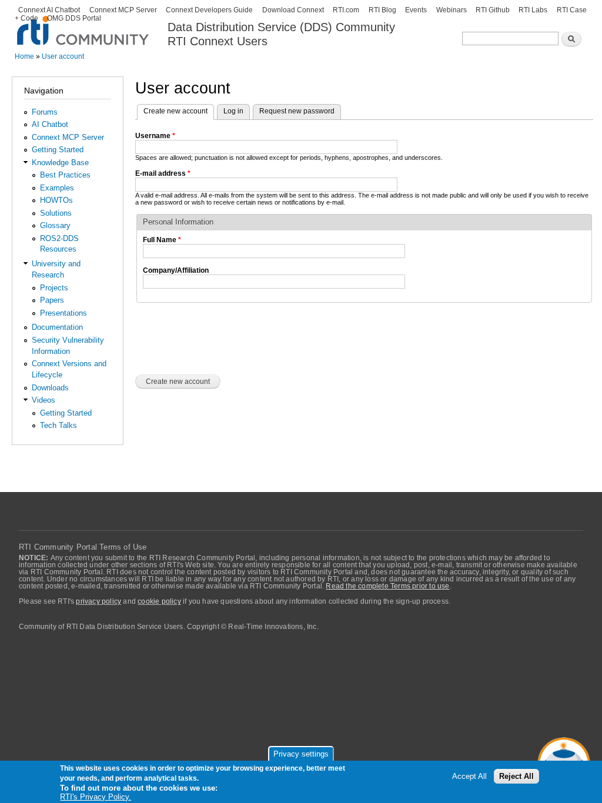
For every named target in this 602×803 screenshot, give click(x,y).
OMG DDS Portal (74, 18)
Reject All (516, 776)
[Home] (84, 24)
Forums (45, 112)
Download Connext (293, 10)
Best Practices (65, 174)
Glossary (55, 225)
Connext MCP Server (123, 10)
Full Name (162, 240)
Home (24, 56)
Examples (57, 187)
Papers (52, 300)
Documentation (57, 327)
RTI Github (493, 10)
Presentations (63, 313)
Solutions (56, 213)
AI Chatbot (50, 124)
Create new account (178, 111)
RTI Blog (382, 10)
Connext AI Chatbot (49, 10)
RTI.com (346, 10)
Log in (233, 111)
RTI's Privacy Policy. (95, 796)
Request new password (297, 111)
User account (63, 56)
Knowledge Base (60, 162)
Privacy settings (301, 754)
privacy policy (98, 601)
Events (416, 10)
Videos (43, 400)
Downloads (50, 387)
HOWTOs (56, 200)
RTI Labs (533, 10)
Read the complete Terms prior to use (387, 586)
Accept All (469, 776)
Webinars (451, 10)
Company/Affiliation (176, 270)
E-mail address (162, 173)
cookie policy (159, 601)
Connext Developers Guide (209, 10)
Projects (54, 287)
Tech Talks (58, 425)
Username (155, 136)
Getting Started (57, 149)
